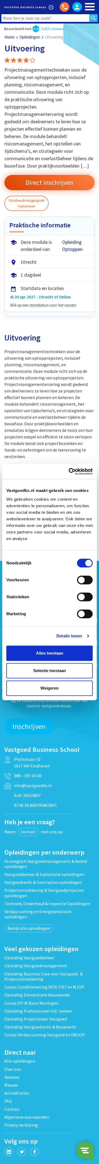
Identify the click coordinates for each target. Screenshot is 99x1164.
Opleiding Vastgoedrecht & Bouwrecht (40, 1027)
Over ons (12, 1069)
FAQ (8, 1101)
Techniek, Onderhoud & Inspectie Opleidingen (47, 903)
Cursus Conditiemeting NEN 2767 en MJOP (44, 987)
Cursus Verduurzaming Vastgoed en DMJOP (44, 1034)
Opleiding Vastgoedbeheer (29, 957)
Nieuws (11, 1085)
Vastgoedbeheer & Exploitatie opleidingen (44, 874)
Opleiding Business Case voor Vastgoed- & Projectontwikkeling (43, 976)
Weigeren (49, 688)
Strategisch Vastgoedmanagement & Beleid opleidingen (45, 863)
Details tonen (69, 636)
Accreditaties (16, 1093)
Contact (12, 1109)
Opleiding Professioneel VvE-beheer (38, 1011)
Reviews (12, 1077)
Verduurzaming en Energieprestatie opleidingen (38, 914)
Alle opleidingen (19, 1061)
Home (9, 37)
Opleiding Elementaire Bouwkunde (37, 995)
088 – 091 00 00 (28, 775)
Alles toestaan (49, 653)
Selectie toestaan (49, 670)
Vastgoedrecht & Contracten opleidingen (43, 882)
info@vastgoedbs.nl (33, 785)
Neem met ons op (33, 831)
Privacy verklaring (21, 1125)
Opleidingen (30, 37)
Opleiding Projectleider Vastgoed (35, 1019)
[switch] (85, 580)
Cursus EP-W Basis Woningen (31, 1003)
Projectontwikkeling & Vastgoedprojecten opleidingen (44, 892)
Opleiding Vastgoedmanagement (35, 965)
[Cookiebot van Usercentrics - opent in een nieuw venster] (70, 471)
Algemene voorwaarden (26, 1117)
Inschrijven (29, 726)
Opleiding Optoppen (72, 245)
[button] (49, 182)
